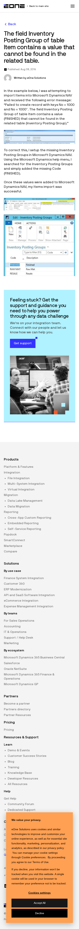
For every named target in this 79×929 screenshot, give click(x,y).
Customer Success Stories (27, 755)
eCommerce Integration (21, 600)
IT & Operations (15, 631)
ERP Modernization (17, 589)
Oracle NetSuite (15, 668)
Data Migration (19, 506)
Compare (10, 551)
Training (13, 767)
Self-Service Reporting (24, 528)
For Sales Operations (19, 620)
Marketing (11, 643)
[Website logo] (14, 6)
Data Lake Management (25, 500)
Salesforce (12, 663)
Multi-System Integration (26, 483)
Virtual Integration (21, 489)
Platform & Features (18, 466)
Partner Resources (17, 715)
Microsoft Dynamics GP (21, 684)
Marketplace (13, 545)
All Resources (17, 784)
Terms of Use (40, 862)
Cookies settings (39, 892)
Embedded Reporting (23, 523)
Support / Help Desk (18, 637)
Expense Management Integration (28, 606)
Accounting (12, 626)
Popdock (10, 534)
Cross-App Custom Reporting (29, 517)
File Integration (19, 478)
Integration (12, 472)
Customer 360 (14, 583)
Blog (11, 761)
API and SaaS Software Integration (29, 595)
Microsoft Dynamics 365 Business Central (34, 657)
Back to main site (39, 6)
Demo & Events (19, 750)
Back (12, 24)
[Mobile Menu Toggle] (72, 6)
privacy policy (56, 847)
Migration (11, 495)
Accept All (39, 902)
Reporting (11, 512)
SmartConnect (14, 540)
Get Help (10, 798)
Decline (39, 913)
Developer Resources (23, 778)
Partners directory (17, 709)
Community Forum (21, 804)
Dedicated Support (21, 809)
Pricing (9, 729)
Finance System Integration (24, 578)
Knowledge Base (20, 772)
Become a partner (17, 703)
